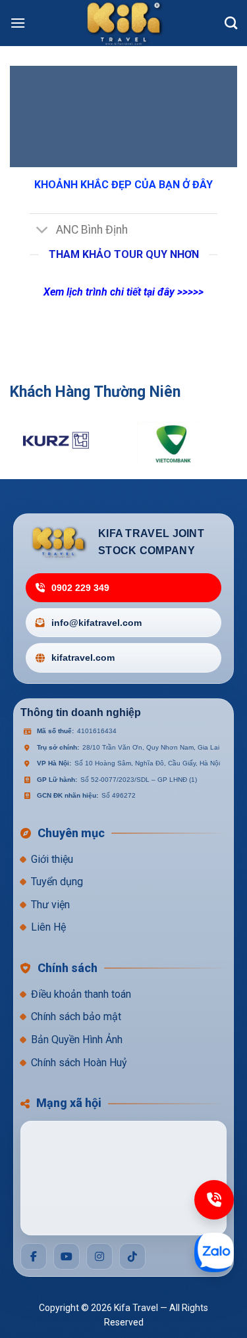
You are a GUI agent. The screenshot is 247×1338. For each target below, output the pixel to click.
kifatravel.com (83, 657)
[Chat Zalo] (214, 1252)
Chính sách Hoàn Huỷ (79, 1062)
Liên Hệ (48, 927)
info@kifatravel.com (96, 622)
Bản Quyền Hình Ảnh (77, 1039)
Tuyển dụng (57, 881)
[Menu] (18, 23)
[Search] (231, 23)
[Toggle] (42, 231)
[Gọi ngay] (214, 1200)
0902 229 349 (80, 587)
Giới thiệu (52, 859)
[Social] (33, 1256)
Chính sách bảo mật (76, 1016)
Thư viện (50, 904)
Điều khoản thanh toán (81, 994)
